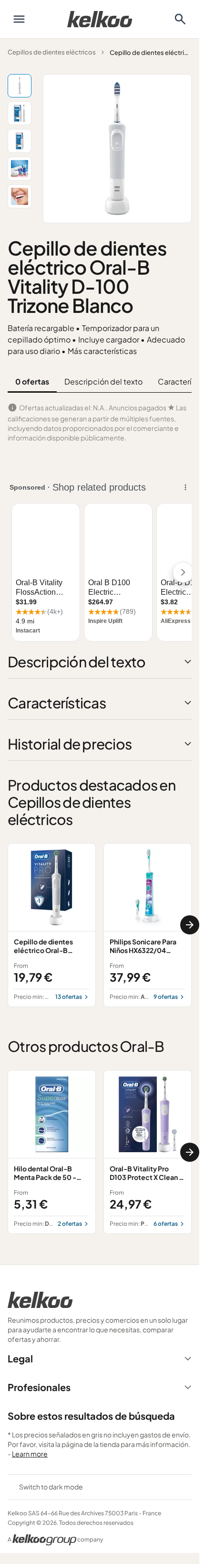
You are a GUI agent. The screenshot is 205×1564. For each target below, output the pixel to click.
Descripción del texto (103, 381)
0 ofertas (32, 381)
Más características (102, 351)
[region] (100, 925)
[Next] (189, 924)
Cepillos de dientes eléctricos (52, 52)
